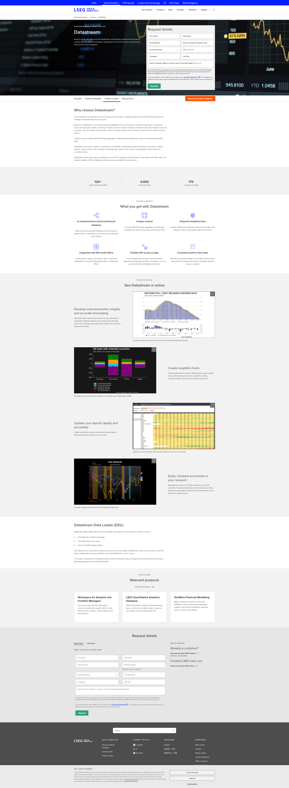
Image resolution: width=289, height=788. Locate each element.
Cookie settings (192, 784)
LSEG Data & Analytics (80, 17)
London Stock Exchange (149, 3)
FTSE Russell (128, 3)
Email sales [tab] (78, 643)
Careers (198, 749)
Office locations (201, 761)
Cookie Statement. (131, 781)
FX (164, 3)
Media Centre (200, 753)
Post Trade (174, 3)
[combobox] (164, 49)
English (167, 745)
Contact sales (107, 751)
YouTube (139, 753)
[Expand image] (212, 294)
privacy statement (191, 77)
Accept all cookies (192, 772)
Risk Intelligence (190, 3)
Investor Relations (202, 757)
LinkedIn (139, 745)
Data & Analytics (111, 3)
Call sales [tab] (91, 643)
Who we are (200, 745)
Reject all (192, 778)
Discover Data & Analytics (108, 746)
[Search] (214, 10)
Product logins (107, 755)
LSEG (93, 3)
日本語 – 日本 (169, 749)
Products (93, 17)
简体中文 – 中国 (170, 753)
